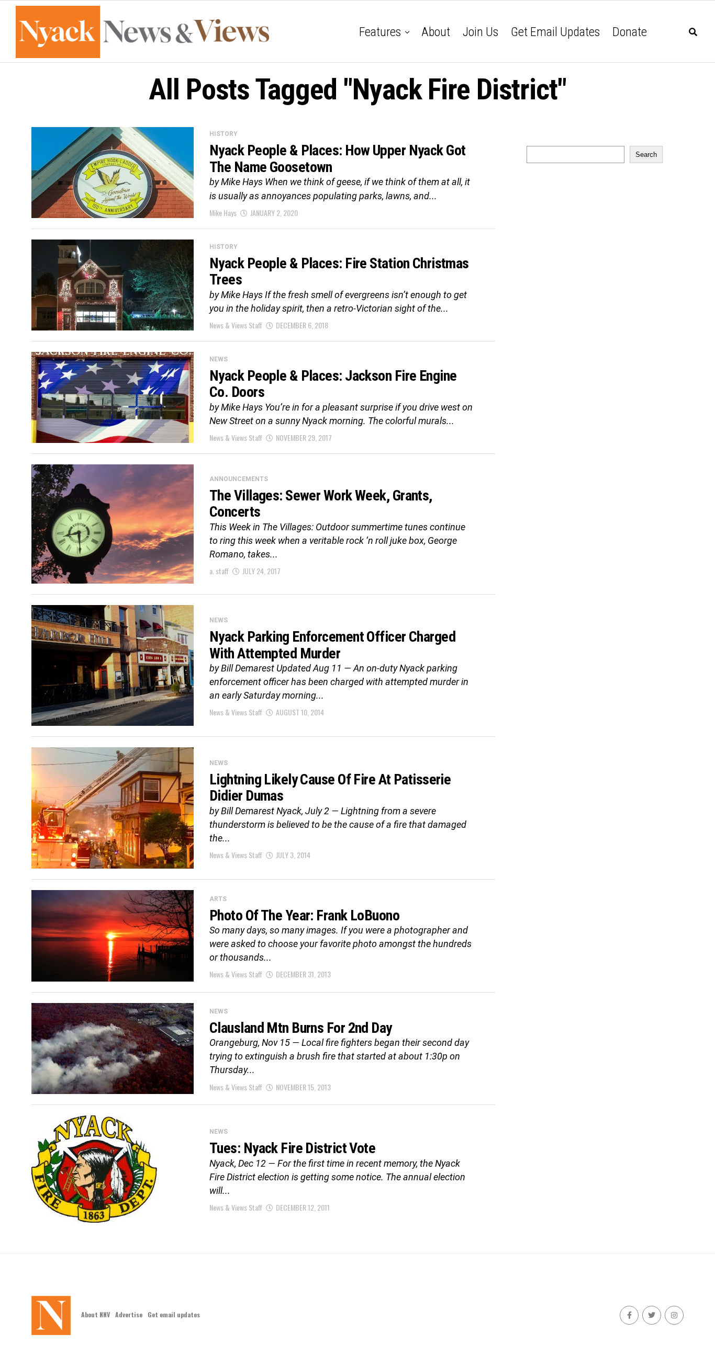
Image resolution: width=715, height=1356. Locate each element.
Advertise (128, 1314)
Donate (629, 32)
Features (380, 32)
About (435, 32)
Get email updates (555, 32)
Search (646, 154)
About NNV (95, 1314)
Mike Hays (223, 212)
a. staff (219, 570)
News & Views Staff (235, 325)
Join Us (480, 32)
